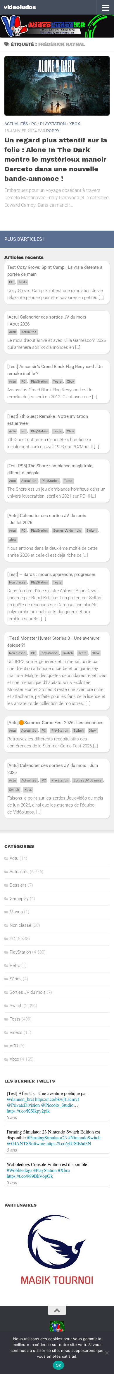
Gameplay (19, 898)
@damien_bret (20, 1099)
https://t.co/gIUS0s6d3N (68, 1143)
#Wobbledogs (19, 1170)
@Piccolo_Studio (57, 1105)
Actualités (16, 123)
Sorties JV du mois (67, 531)
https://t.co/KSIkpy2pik (28, 1111)
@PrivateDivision (23, 1105)
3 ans (12, 1117)
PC (34, 123)
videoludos (20, 7)
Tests (23, 282)
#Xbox (64, 1170)
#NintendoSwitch (84, 1137)
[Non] (107, 1353)
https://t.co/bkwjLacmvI (57, 1099)
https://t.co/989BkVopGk (30, 1176)
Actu (12, 332)
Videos (16, 1032)
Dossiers (18, 885)
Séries (16, 979)
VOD (14, 1045)
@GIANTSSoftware (26, 1143)
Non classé (17, 582)
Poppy (52, 130)
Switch (91, 531)
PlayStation (53, 123)
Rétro (15, 965)
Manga (16, 912)
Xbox (74, 123)
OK (58, 1365)
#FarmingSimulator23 (47, 1137)
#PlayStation (45, 1170)
